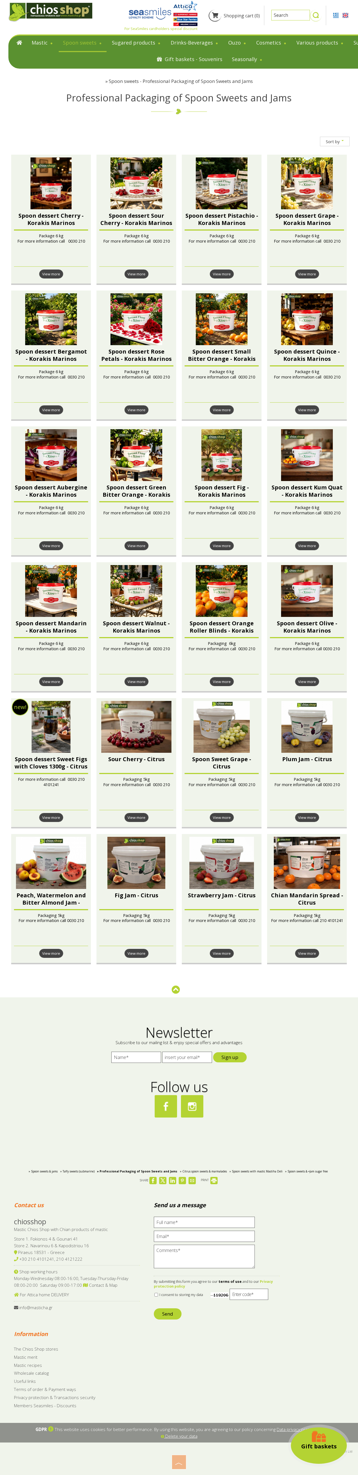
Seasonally (245, 59)
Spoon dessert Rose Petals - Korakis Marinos (136, 355)
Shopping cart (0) (241, 16)
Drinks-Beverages (192, 42)
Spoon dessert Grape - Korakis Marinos (307, 219)
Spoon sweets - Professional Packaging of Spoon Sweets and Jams (181, 81)
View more (51, 274)
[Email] (204, 1238)
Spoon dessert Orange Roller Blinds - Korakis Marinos (222, 630)
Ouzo (235, 42)
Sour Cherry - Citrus (136, 759)
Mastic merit (25, 1357)
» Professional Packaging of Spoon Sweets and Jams (137, 1171)
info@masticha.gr (36, 1307)
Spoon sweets (80, 42)
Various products (318, 42)
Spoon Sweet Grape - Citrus (221, 762)
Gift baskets (319, 1446)
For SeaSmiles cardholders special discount (160, 28)
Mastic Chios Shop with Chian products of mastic (61, 1229)
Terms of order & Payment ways (45, 1389)
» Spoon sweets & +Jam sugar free (306, 1171)
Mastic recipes (28, 1365)
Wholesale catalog (31, 1373)
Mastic (40, 42)
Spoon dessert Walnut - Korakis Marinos (136, 626)
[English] (345, 14)
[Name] (136, 1059)
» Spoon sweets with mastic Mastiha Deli (255, 1171)
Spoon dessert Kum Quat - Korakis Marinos (307, 491)
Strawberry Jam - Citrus (222, 895)
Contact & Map (102, 1285)
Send (167, 1314)
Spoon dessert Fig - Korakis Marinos (222, 491)
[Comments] (204, 1259)
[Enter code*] (249, 1296)
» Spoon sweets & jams (43, 1171)
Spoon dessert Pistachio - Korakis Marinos (221, 219)
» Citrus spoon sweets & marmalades (203, 1171)
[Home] (19, 44)
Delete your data (180, 1436)
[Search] (316, 17)
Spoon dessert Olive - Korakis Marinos (307, 626)
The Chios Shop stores (36, 1349)
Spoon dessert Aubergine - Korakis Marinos (51, 491)
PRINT (205, 1180)
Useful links (25, 1381)
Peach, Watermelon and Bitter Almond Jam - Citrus (51, 902)
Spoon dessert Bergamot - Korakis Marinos (51, 355)
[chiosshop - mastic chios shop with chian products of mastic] (50, 12)
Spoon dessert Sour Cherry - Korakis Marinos (136, 219)
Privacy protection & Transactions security (54, 1397)
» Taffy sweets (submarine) (77, 1171)
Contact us (29, 1205)
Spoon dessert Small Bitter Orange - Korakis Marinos (222, 359)
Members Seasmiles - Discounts (45, 1405)
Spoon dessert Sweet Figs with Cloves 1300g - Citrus (51, 762)
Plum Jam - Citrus (307, 759)
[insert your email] (187, 1059)
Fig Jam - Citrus (136, 895)
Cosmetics (269, 42)
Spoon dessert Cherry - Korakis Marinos (51, 219)
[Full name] (204, 1224)
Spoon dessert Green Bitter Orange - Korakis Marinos (136, 495)
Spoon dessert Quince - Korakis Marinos (307, 355)
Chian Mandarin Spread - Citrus (307, 898)
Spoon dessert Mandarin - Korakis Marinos (51, 626)
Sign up (230, 1057)
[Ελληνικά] (336, 14)
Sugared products (134, 42)
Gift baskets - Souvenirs (192, 59)
